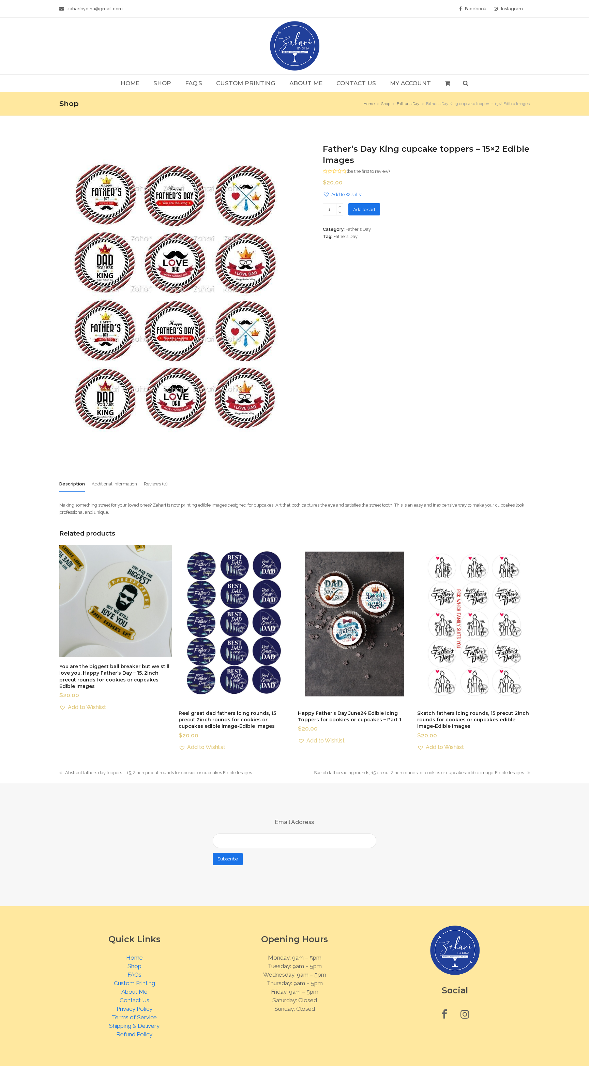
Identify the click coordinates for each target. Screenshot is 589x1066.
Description (72, 483)
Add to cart (364, 209)
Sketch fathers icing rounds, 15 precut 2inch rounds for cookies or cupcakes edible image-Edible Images (419, 773)
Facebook (475, 8)
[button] (447, 83)
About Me (134, 991)
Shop (134, 966)
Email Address (294, 822)
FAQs (134, 974)
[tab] (72, 484)
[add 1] (339, 206)
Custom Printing (134, 983)
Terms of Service (134, 1017)
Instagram (512, 8)
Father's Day (358, 229)
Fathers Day (345, 236)
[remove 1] (339, 212)
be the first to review (368, 171)
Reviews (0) (156, 483)
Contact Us (134, 1000)
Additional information (114, 483)
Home (134, 957)
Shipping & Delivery (134, 1025)
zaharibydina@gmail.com (95, 8)
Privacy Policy (134, 1008)
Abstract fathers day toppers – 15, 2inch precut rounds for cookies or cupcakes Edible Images (155, 773)
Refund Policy (134, 1034)
